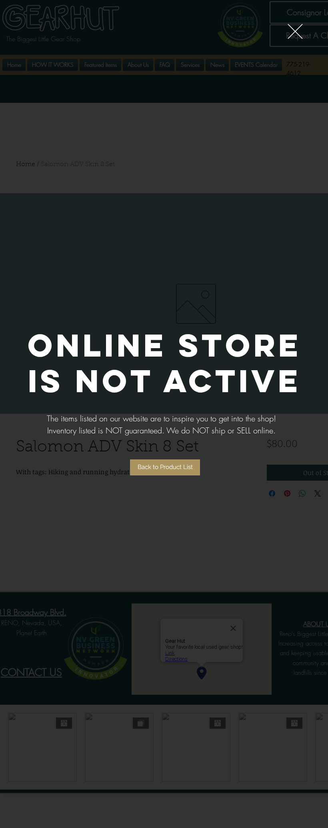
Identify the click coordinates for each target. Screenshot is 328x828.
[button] (295, 31)
